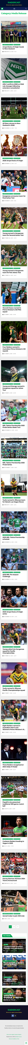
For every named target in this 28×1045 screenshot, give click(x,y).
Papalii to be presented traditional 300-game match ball (13, 804)
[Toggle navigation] (14, 9)
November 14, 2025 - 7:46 (10, 128)
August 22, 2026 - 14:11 (11, 999)
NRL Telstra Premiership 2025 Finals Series (14, 464)
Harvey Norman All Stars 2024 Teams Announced (14, 879)
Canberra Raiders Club (8, 44)
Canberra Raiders (7, 977)
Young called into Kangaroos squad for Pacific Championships (13, 651)
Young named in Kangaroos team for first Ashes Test (13, 271)
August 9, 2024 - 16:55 (9, 808)
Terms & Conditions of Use (14, 1038)
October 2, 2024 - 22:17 (10, 769)
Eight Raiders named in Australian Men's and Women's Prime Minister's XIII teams (14, 728)
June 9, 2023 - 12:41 (9, 918)
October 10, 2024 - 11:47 (10, 655)
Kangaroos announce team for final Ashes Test (14, 197)
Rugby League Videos (8, 993)
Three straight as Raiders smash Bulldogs (14, 964)
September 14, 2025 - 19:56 (11, 430)
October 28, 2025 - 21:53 (10, 238)
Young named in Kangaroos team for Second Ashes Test (13, 234)
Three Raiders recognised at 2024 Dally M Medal (13, 766)
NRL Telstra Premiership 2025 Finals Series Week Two (14, 426)
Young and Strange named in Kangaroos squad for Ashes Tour (13, 388)
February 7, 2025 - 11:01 (10, 504)
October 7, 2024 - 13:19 (10, 693)
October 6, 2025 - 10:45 (10, 392)
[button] (25, 8)
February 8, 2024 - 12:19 (10, 883)
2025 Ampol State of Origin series (13, 613)
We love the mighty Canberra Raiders (14, 1034)
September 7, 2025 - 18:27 (10, 467)
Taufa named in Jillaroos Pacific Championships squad (14, 689)
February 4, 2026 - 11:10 (10, 90)
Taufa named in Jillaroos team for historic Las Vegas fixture (14, 501)
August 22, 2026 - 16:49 (11, 983)
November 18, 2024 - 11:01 (10, 616)
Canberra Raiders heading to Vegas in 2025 (13, 842)
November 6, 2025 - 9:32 (10, 200)
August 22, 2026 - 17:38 (11, 967)
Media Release (17, 44)
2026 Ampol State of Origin (13, 161)
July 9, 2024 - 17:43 (8, 846)
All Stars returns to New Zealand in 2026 (11, 124)
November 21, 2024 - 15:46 (10, 542)
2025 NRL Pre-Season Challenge (10, 575)
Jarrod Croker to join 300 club (13, 916)
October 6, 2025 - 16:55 (10, 353)
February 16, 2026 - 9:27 (10, 51)
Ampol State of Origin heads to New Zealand (13, 48)
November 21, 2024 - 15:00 (10, 579)
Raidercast (14, 2)
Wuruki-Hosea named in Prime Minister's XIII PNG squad (12, 310)
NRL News (6, 944)
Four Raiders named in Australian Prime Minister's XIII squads (14, 349)
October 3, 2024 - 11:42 (10, 732)
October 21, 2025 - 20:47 (10, 275)
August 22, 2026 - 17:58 (11, 950)
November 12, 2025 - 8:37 (10, 163)
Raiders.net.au (19, 1036)
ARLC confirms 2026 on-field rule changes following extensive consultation (13, 86)
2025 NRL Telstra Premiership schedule (14, 538)
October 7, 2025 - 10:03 (10, 314)
